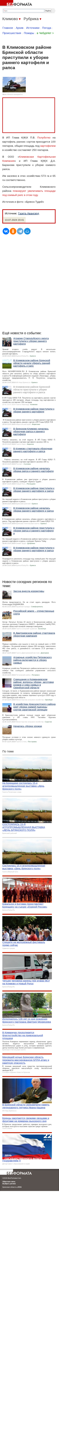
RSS (20, 1187)
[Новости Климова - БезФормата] (16, 3)
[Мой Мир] (27, 231)
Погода (46, 27)
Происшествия (11, 33)
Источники (32, 27)
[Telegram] (20, 231)
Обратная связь (8, 1182)
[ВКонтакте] (6, 231)
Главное (7, 27)
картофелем (48, 145)
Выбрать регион (9, 1184)
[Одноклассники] (13, 231)
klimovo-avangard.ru (15, 94)
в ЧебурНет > (45, 33)
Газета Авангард (28, 213)
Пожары (29, 33)
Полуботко (43, 137)
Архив (19, 27)
